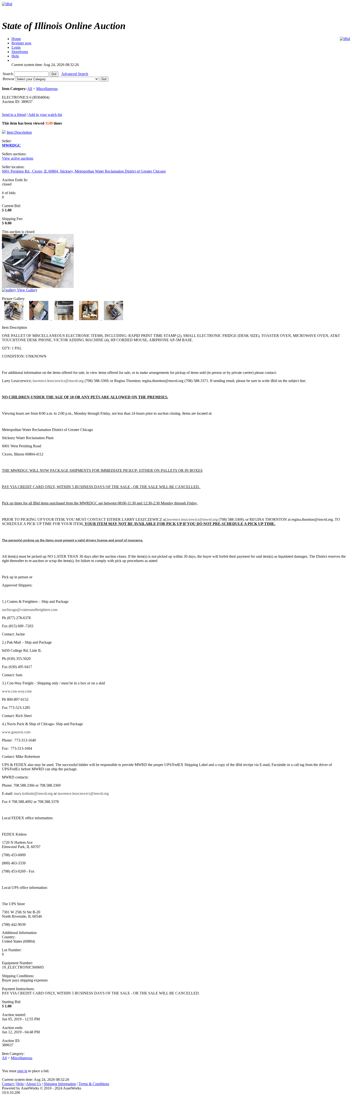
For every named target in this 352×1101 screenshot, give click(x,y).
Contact (8, 1084)
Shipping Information (60, 1084)
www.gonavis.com (16, 732)
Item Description (19, 132)
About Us (33, 1084)
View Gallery (26, 290)
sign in (22, 1071)
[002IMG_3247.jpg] (39, 319)
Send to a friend (14, 115)
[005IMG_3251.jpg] (113, 319)
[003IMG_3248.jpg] (64, 319)
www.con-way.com (17, 691)
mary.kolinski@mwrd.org (33, 793)
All (29, 89)
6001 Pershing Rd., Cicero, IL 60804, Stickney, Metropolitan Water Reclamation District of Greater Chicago (84, 171)
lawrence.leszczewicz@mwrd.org (58, 381)
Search (8, 74)
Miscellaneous (47, 89)
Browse (9, 79)
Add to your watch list (45, 115)
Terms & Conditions (94, 1084)
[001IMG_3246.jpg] (14, 319)
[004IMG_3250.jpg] (89, 319)
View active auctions (17, 158)
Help (20, 1084)
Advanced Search (74, 74)
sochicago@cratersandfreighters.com (29, 610)
